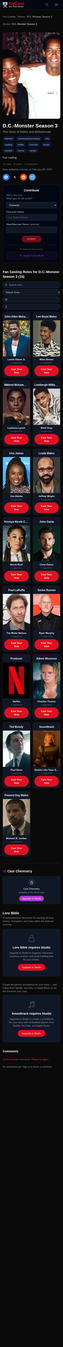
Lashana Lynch (16, 428)
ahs (47, 138)
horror (21, 150)
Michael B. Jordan (16, 838)
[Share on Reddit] (23, 177)
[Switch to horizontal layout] (31, 299)
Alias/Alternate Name (22, 224)
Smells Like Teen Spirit (46, 770)
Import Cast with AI (34, 255)
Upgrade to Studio (31, 898)
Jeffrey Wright (46, 496)
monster (33, 144)
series (33, 150)
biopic (46, 144)
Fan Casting (9, 16)
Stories (21, 16)
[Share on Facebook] (6, 177)
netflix (21, 144)
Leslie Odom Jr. (16, 359)
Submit (31, 239)
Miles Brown (46, 359)
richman (23, 169)
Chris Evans (46, 564)
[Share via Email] (32, 177)
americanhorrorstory (29, 138)
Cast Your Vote (16, 371)
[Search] (47, 5)
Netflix (16, 701)
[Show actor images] (31, 306)
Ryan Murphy (46, 633)
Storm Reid (16, 564)
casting (8, 144)
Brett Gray (46, 428)
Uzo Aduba (16, 496)
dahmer (9, 138)
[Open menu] (56, 5)
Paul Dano (16, 770)
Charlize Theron (46, 701)
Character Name (15, 211)
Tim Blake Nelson (16, 633)
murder (8, 150)
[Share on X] (14, 177)
